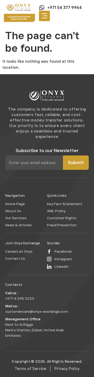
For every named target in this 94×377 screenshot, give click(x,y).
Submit (76, 162)
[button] (44, 16)
